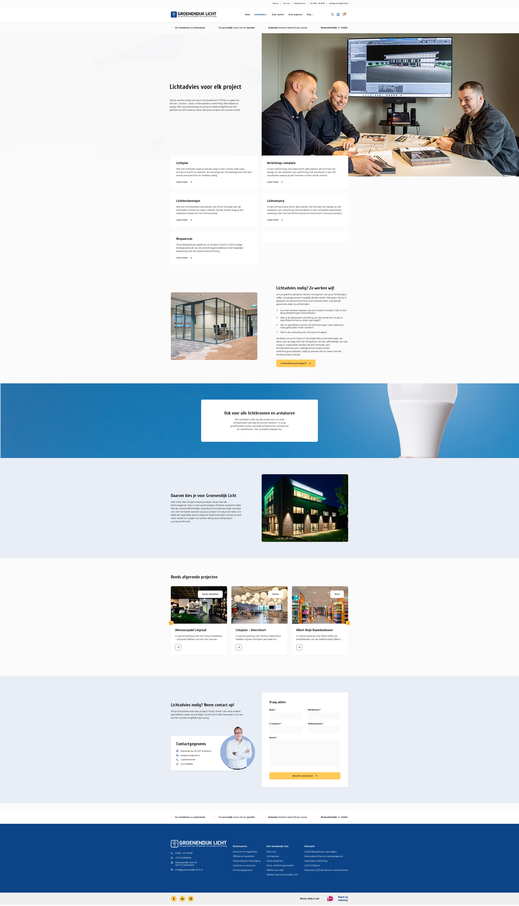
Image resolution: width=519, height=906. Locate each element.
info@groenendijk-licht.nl (338, 3)
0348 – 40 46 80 (184, 853)
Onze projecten (295, 14)
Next (348, 623)
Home (247, 14)
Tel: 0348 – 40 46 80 (317, 3)
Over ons (286, 3)
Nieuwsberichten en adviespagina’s (323, 856)
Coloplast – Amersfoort (251, 630)
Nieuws (276, 3)
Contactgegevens (242, 870)
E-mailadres (274, 724)
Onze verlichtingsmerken (280, 865)
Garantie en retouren (244, 865)
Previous (171, 623)
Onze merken (278, 14)
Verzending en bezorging (246, 861)
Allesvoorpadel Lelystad (190, 630)
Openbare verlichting (315, 861)
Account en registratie (245, 851)
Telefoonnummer (315, 724)
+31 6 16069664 (187, 764)
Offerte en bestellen (243, 856)
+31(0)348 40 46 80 (188, 760)
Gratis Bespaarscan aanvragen (320, 851)
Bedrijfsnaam (313, 710)
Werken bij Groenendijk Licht (282, 874)
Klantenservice (299, 3)
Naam (271, 710)
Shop (309, 14)
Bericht (272, 737)
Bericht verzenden (303, 776)
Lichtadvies (259, 14)
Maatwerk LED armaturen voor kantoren (326, 870)
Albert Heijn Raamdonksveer (314, 630)
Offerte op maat (275, 870)
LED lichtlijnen (312, 865)
